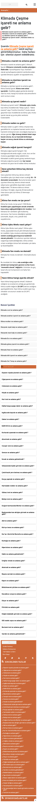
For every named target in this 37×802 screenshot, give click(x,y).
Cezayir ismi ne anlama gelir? (12, 696)
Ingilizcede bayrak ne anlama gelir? (14, 683)
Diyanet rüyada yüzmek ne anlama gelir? (16, 667)
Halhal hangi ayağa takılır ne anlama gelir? (16, 681)
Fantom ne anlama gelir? (11, 792)
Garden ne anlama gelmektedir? (13, 770)
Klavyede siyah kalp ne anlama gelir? (14, 327)
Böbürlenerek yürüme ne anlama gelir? (15, 751)
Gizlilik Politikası (8, 646)
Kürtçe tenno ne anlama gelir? (13, 728)
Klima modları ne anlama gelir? (12, 321)
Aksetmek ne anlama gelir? (12, 694)
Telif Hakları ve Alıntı (9, 652)
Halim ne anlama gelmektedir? (13, 738)
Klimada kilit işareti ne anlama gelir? (14, 355)
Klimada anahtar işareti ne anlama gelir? (16, 316)
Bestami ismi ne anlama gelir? (12, 767)
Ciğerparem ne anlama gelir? (12, 670)
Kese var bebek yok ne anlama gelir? (14, 780)
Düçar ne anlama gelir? (10, 757)
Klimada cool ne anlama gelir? (12, 310)
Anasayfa (4, 10)
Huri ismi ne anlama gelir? (11, 678)
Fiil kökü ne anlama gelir (10, 759)
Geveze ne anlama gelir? (11, 699)
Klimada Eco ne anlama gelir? (11, 338)
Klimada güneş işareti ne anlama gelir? (15, 344)
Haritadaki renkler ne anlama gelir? (14, 712)
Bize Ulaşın (6, 654)
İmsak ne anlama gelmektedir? (13, 702)
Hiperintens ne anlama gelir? (12, 736)
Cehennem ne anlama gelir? (12, 673)
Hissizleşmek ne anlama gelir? (13, 785)
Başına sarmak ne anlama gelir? (13, 746)
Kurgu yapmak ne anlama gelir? (13, 709)
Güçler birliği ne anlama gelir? (12, 783)
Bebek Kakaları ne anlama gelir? (13, 772)
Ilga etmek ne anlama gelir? (12, 775)
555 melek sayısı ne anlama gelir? (14, 764)
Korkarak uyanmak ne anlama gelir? (14, 691)
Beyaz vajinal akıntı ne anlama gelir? (14, 778)
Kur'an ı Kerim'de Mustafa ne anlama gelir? (17, 730)
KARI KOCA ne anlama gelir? (12, 688)
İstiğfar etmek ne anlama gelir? (13, 741)
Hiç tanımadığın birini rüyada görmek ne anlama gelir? (18, 789)
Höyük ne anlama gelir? (10, 675)
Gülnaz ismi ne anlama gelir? (12, 715)
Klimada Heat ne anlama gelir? (12, 350)
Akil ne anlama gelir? (9, 725)
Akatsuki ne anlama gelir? (11, 743)
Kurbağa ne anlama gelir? (11, 733)
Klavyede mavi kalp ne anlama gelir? (14, 333)
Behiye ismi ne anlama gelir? (12, 717)
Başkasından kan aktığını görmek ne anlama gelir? (19, 723)
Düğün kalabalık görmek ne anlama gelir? (16, 762)
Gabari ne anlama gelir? (10, 686)
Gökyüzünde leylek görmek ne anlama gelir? (17, 704)
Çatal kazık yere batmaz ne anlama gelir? (16, 707)
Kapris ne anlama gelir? (10, 749)
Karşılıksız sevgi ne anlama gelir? (14, 754)
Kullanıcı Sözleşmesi (9, 649)
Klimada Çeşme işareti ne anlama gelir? (17, 47)
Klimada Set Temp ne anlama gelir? (14, 361)
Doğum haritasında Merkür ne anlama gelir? (17, 720)
